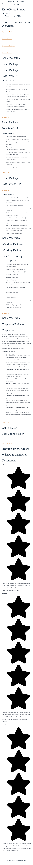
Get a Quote (5, 117)
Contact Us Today (7, 39)
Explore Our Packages (8, 32)
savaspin (4, 854)
